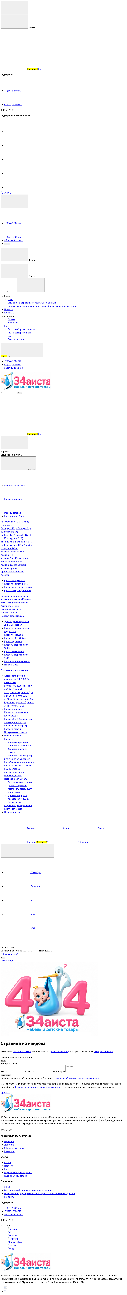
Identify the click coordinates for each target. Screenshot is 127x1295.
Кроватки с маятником (16, 583)
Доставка (9, 1144)
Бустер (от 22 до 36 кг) (12, 528)
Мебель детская (12, 735)
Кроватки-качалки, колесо (18, 587)
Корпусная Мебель (14, 809)
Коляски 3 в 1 (8, 558)
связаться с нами (22, 1051)
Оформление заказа (14, 1148)
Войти (2, 957)
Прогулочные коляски (12, 571)
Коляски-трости (9, 568)
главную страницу (103, 1051)
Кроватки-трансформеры (17, 590)
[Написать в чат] (27, 851)
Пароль (43, 950)
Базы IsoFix (6, 525)
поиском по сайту (60, 1051)
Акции (7, 1162)
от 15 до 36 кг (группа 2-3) (14, 541)
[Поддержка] (14, 201)
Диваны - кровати (13, 625)
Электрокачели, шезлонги (14, 596)
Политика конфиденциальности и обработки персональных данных (43, 306)
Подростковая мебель (12, 616)
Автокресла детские (14, 675)
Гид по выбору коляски (20, 332)
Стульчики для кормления (14, 670)
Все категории (31, 469)
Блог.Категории (16, 339)
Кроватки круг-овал (14, 580)
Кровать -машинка (14, 651)
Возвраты (13, 322)
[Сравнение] (14, 420)
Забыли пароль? (9, 954)
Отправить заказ (5, 1075)
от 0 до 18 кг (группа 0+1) (14, 535)
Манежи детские (9, 612)
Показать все (11, 664)
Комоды (26, 599)
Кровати (5, 575)
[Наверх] (14, 944)
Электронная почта (11, 950)
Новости (8, 309)
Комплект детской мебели (14, 602)
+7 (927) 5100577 (13, 104)
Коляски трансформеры (13, 565)
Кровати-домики (13, 641)
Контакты (9, 312)
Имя (3, 1071)
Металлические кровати (17, 661)
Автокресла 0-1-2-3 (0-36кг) (15, 521)
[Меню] (14, 7)
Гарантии (9, 1141)
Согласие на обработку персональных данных (32, 302)
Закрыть (7, 244)
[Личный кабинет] (14, 406)
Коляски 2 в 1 (8, 555)
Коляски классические (12, 551)
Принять (5, 1092)
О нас (10, 299)
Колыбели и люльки (11, 599)
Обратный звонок (13, 240)
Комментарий (57, 1071)
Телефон (27, 1071)
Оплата (11, 319)
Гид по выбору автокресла (21, 329)
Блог (6, 326)
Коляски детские (13, 709)
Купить (3, 1060)
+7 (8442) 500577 (13, 90)
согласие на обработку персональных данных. (77, 1078)
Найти (19, 392)
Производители (12, 812)
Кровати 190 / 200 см (15, 638)
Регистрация (7, 960)
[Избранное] (40, 420)
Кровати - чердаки (13, 635)
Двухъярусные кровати (16, 621)
